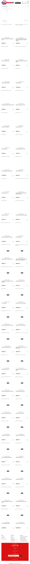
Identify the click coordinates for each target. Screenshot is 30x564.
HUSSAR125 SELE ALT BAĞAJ (20, 413)
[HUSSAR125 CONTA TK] (7, 184)
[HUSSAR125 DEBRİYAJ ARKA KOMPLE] (7, 162)
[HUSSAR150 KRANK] (22, 74)
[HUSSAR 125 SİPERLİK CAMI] (7, 52)
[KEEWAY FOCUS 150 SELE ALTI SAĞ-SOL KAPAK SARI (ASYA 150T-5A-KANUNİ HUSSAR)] (22, 30)
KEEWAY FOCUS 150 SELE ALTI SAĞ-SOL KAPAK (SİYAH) (21, 348)
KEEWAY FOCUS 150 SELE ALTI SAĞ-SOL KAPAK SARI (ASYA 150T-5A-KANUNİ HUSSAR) (21, 39)
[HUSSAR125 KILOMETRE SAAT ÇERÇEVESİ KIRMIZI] (22, 52)
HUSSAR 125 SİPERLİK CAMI (5, 60)
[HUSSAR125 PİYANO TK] (7, 206)
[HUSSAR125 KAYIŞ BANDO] (7, 118)
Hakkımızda (12, 537)
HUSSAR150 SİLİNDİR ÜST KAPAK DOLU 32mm (7, 502)
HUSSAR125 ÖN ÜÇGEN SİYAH (6, 435)
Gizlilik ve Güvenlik (22, 537)
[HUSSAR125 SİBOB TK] (22, 228)
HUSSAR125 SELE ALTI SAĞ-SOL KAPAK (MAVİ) (21, 370)
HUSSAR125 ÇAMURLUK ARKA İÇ (20, 391)
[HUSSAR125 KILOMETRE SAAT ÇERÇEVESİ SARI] (7, 30)
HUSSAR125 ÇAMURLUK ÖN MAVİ (20, 435)
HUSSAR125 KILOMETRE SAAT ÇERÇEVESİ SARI (7, 39)
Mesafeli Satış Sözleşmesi (24, 536)
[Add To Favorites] (13, 43)
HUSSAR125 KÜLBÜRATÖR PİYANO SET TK (7, 325)
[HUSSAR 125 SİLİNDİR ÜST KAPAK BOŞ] (7, 228)
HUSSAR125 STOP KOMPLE (19, 479)
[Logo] (7, 2)
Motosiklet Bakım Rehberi (24, 541)
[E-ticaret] (15, 563)
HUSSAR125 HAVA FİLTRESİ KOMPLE (21, 325)
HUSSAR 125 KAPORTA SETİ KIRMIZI (21, 303)
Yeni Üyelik (2, 536)
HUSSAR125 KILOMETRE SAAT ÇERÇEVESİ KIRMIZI (21, 61)
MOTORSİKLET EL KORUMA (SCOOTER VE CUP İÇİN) (7, 281)
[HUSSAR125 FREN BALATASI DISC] (22, 96)
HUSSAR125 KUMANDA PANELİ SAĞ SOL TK (8, 391)
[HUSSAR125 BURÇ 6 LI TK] (22, 118)
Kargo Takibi (12, 541)
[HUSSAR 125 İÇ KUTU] (7, 140)
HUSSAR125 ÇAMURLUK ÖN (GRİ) (6, 347)
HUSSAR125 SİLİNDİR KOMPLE (6, 523)
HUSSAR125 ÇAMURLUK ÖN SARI (20, 281)
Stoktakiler (5, 20)
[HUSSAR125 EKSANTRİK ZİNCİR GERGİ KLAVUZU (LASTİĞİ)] (22, 184)
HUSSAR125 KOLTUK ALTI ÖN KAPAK (7, 479)
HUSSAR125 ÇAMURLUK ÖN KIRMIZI (7, 457)
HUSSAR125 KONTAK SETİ (5, 369)
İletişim (12, 536)
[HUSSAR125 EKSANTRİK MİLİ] (7, 74)
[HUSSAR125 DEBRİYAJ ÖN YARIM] (22, 140)
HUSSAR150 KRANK (18, 82)
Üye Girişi (2, 537)
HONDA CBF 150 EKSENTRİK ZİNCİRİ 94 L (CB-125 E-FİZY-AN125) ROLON (21, 259)
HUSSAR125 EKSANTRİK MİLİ (6, 82)
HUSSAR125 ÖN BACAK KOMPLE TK (6, 413)
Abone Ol (20, 555)
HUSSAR (9, 8)
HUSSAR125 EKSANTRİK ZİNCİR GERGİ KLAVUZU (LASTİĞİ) (21, 193)
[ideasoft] (10, 563)
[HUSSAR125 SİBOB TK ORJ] (22, 162)
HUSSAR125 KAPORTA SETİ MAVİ (20, 523)
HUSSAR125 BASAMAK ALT (19, 457)
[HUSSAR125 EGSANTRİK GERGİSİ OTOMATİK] (7, 96)
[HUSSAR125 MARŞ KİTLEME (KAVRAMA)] (22, 206)
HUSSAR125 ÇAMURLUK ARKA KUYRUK (21, 501)
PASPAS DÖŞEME (4, 303)
